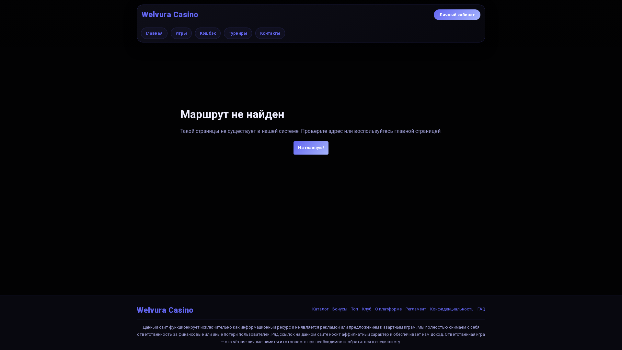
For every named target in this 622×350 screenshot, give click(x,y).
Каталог (320, 309)
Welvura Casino (170, 14)
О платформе (388, 309)
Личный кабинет (457, 14)
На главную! (311, 147)
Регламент (416, 309)
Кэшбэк (208, 33)
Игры (181, 33)
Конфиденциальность (452, 309)
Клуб (366, 309)
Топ (354, 309)
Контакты (270, 33)
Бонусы (339, 309)
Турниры (238, 33)
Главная (154, 33)
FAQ (481, 309)
